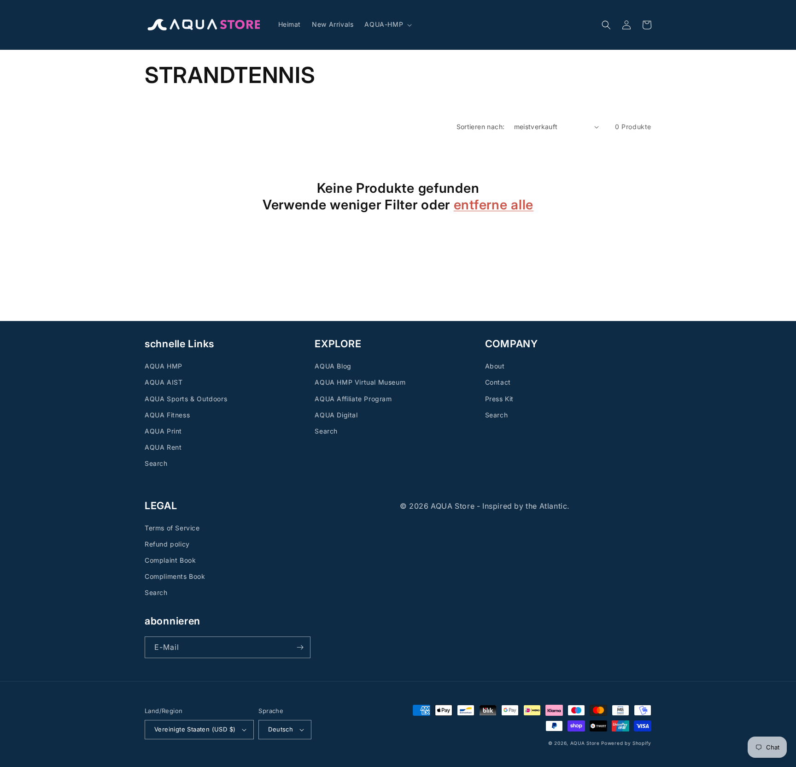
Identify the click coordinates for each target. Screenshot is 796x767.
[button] (387, 24)
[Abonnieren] (300, 647)
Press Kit (499, 399)
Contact (498, 382)
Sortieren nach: (481, 127)
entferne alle (493, 204)
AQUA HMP (163, 366)
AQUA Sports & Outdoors (186, 399)
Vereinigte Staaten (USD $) (194, 729)
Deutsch (280, 729)
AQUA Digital (336, 415)
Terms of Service (172, 528)
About (495, 366)
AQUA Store (585, 743)
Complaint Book (170, 560)
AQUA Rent (163, 447)
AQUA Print (163, 431)
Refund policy (167, 544)
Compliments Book (175, 576)
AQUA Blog (333, 366)
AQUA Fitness (167, 415)
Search (156, 463)
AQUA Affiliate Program (353, 399)
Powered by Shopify (626, 743)
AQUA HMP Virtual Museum (360, 382)
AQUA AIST (163, 382)
